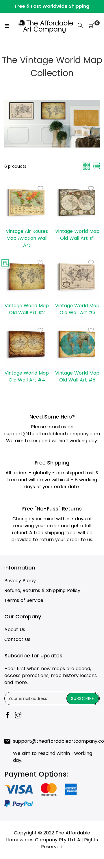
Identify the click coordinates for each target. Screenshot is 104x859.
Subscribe (82, 698)
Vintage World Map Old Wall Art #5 (77, 376)
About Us (14, 629)
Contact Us (17, 639)
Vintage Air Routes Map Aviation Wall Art (27, 238)
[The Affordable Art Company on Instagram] (18, 715)
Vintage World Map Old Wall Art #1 (77, 235)
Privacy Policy (20, 580)
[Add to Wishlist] (40, 188)
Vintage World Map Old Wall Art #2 (27, 309)
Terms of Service (23, 600)
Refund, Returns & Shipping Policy (42, 590)
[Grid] (87, 166)
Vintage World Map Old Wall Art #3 (77, 309)
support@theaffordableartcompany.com (52, 433)
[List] (96, 166)
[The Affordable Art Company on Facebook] (7, 715)
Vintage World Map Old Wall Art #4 (27, 376)
